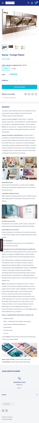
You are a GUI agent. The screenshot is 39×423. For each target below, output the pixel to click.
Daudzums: (5, 80)
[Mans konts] (32, 3)
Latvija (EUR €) (6, 404)
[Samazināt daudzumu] (11, 80)
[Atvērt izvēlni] (3, 3)
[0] (36, 3)
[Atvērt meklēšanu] (28, 3)
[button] (9, 97)
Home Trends (6, 59)
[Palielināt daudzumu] (21, 80)
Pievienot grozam (19, 87)
